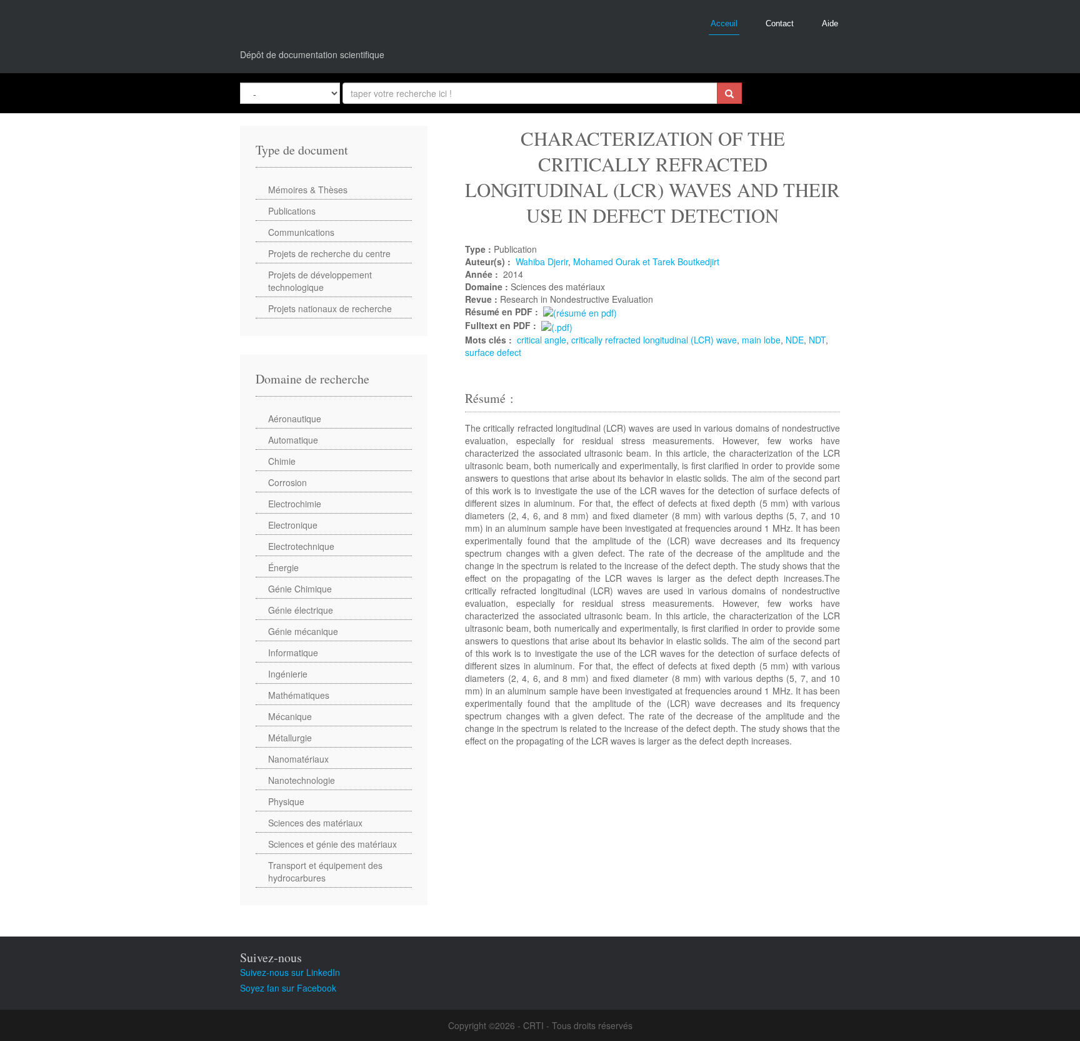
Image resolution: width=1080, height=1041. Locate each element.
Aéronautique (294, 418)
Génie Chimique (300, 588)
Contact (780, 23)
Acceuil (724, 23)
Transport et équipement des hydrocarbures (325, 871)
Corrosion (287, 482)
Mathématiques (298, 695)
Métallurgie (290, 737)
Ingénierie (288, 674)
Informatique (293, 652)
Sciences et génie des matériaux (332, 844)
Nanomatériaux (298, 759)
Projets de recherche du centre (329, 253)
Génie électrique (300, 610)
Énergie (283, 567)
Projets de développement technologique (320, 280)
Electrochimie (294, 503)
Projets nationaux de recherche (330, 308)
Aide (830, 23)
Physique (286, 801)
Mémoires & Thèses (308, 189)
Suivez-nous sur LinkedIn (290, 972)
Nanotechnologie (301, 780)
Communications (301, 232)
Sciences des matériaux (315, 822)
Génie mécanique (303, 631)
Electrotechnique (301, 546)
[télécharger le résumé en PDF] (580, 311)
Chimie (282, 461)
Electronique (293, 525)
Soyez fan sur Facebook (288, 988)
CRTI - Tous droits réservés (577, 1025)
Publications (292, 211)
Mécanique (290, 716)
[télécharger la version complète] (556, 325)
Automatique (293, 440)
